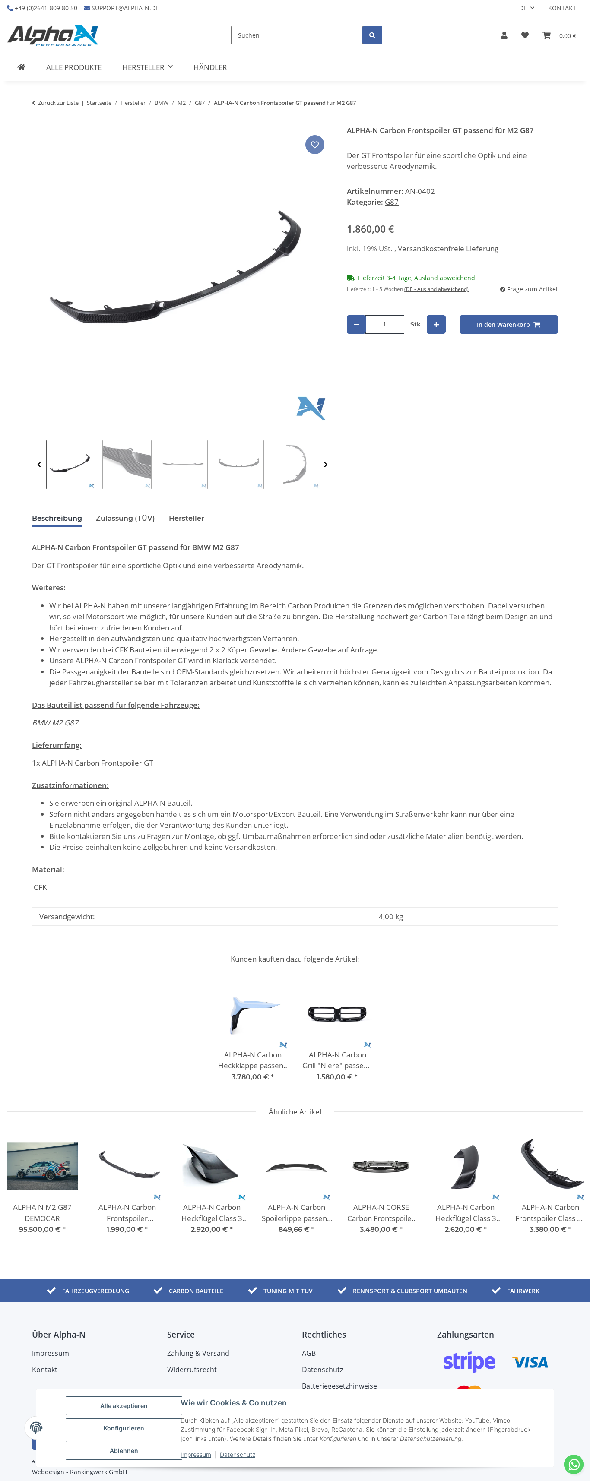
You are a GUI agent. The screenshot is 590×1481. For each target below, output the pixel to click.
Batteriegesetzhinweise (339, 1386)
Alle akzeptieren (124, 1405)
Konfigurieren (124, 1428)
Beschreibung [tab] (57, 518)
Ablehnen (124, 1450)
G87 (392, 202)
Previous (39, 464)
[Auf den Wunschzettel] (314, 144)
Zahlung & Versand (198, 1353)
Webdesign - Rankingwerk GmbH (79, 1472)
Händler (210, 67)
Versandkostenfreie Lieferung (448, 248)
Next (326, 464)
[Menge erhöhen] (436, 324)
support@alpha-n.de (124, 8)
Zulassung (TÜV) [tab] (125, 518)
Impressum (196, 1454)
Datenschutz (237, 1454)
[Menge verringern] (356, 324)
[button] (504, 35)
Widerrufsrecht (192, 1369)
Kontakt (562, 8)
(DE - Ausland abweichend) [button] (436, 289)
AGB (309, 1353)
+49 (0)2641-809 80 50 (45, 8)
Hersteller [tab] (186, 518)
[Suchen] (372, 35)
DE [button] (523, 8)
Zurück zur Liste (58, 103)
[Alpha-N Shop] (21, 67)
